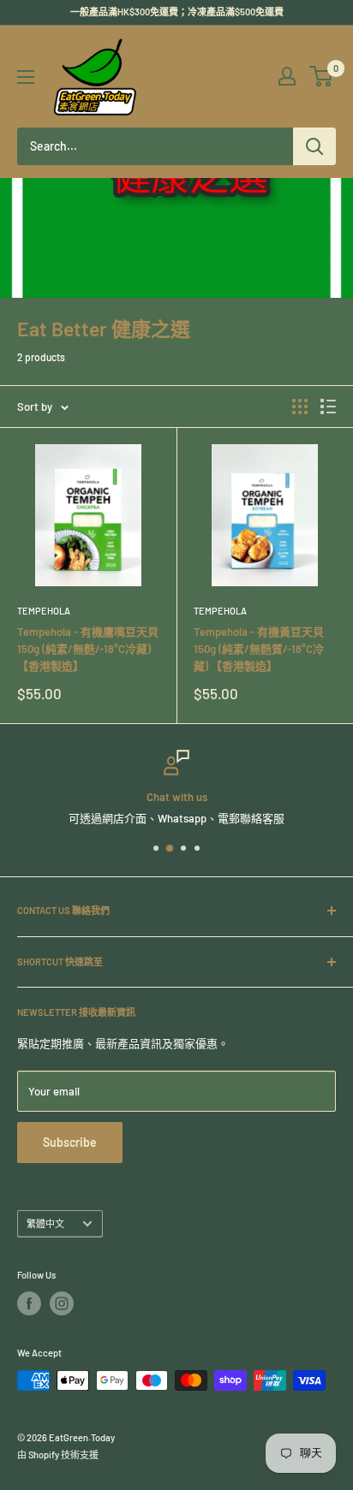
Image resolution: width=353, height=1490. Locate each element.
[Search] (314, 146)
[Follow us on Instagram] (62, 1303)
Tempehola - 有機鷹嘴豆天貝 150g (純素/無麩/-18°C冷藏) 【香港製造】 (88, 649)
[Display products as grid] (300, 406)
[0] (321, 76)
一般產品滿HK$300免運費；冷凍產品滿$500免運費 (177, 11)
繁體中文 (45, 1223)
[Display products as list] (328, 406)
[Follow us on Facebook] (29, 1303)
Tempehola (43, 610)
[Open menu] (25, 77)
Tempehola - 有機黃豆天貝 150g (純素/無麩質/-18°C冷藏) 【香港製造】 (259, 649)
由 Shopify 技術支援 (58, 1454)
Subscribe (70, 1142)
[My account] (287, 76)
